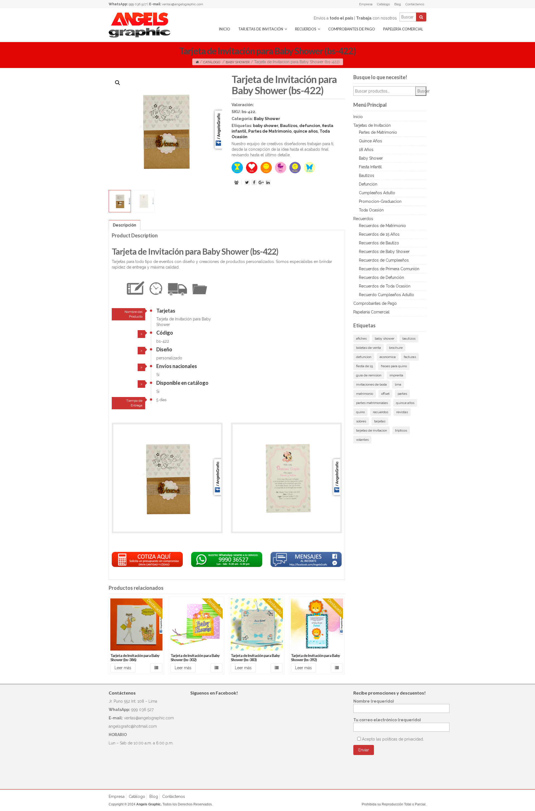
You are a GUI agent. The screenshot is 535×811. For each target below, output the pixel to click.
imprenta (396, 375)
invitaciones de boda (371, 384)
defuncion (309, 125)
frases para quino (394, 366)
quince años (305, 131)
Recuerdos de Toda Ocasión (384, 286)
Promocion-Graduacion (380, 201)
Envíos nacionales (176, 366)
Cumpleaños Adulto (377, 193)
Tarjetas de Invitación (260, 29)
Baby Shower (238, 62)
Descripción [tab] (124, 225)
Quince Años (370, 141)
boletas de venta (368, 348)
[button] (118, 83)
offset (385, 394)
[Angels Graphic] (139, 25)
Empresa (366, 4)
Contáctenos (414, 4)
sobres (361, 421)
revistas (402, 412)
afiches (361, 338)
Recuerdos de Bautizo (379, 243)
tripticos (401, 430)
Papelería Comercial (403, 29)
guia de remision (368, 375)
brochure (396, 348)
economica (388, 357)
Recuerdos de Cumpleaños (384, 260)
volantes (362, 440)
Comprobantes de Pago (351, 29)
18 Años (366, 149)
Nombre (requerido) (373, 701)
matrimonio (364, 394)
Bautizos (288, 125)
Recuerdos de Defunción (381, 277)
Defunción (368, 184)
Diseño (164, 349)
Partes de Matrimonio (269, 131)
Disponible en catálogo (182, 383)
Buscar (421, 91)
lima (398, 384)
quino (360, 412)
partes (402, 394)
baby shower (265, 125)
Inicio (224, 29)
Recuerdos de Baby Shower (384, 251)
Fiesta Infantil (370, 167)
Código (164, 333)
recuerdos (380, 412)
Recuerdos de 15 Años (379, 234)
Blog (397, 4)
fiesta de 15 (364, 366)
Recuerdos (305, 29)
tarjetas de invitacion (371, 430)
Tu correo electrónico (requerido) (387, 720)
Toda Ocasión (371, 210)
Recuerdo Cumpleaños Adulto (386, 295)
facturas (410, 357)
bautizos (408, 338)
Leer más (123, 668)
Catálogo (383, 4)
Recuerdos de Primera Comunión (389, 269)
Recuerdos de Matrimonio (382, 225)
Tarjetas (165, 311)
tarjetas (379, 421)
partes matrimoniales (372, 403)
